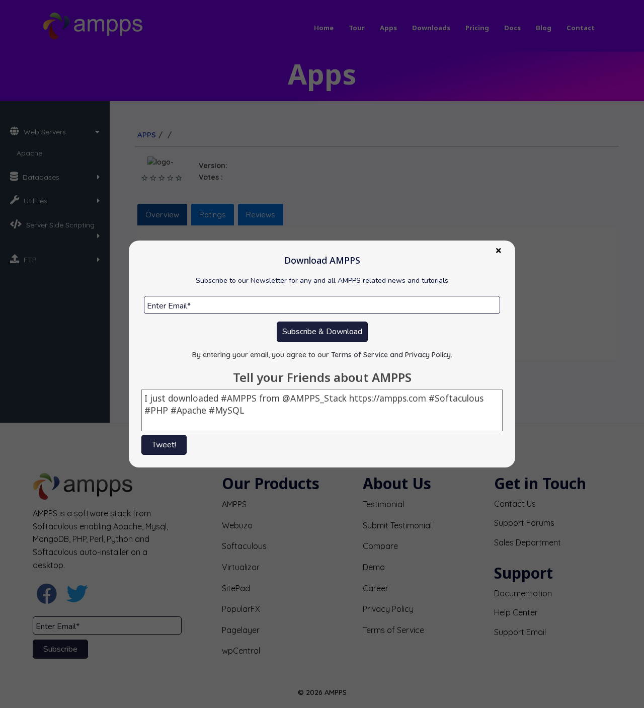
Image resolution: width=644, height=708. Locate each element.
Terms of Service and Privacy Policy (391, 354)
